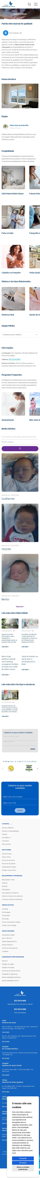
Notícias (4, 886)
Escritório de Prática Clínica (11, 971)
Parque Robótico (7, 945)
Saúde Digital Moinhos (9, 941)
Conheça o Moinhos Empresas (12, 899)
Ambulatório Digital (8, 935)
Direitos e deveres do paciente (12, 896)
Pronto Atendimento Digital (11, 922)
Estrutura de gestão (8, 863)
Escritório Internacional (9, 948)
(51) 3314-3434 (20, 1001)
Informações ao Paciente (10, 893)
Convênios (5, 841)
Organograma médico (9, 867)
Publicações (6, 889)
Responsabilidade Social (10, 980)
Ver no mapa (5, 1032)
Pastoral (4, 961)
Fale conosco (6, 844)
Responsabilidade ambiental (11, 977)
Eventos (4, 883)
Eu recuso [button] (22, 1163)
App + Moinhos (7, 938)
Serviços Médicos (8, 828)
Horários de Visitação (9, 925)
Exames (4, 834)
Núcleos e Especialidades (10, 831)
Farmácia (5, 909)
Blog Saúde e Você (8, 879)
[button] (10, 104)
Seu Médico (6, 837)
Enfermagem (6, 912)
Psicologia (5, 919)
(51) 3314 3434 (14, 359)
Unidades (5, 951)
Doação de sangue (8, 967)
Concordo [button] (23, 1158)
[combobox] (20, 335)
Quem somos (6, 857)
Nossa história (7, 854)
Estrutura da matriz (8, 860)
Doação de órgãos (8, 964)
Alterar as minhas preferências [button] (23, 1168)
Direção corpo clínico (9, 870)
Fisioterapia (6, 915)
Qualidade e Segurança (9, 974)
